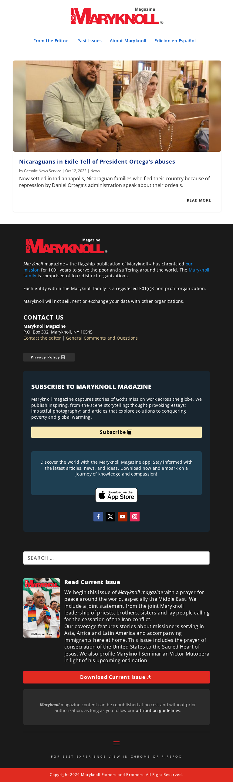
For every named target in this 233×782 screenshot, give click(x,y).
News (95, 170)
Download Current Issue (112, 677)
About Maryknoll (128, 40)
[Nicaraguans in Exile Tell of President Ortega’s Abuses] (117, 106)
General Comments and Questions (102, 338)
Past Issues (89, 40)
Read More (199, 200)
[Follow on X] (110, 516)
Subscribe (113, 432)
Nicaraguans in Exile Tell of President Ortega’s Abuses (97, 161)
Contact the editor (42, 338)
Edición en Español (175, 40)
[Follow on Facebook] (98, 516)
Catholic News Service (42, 170)
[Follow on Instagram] (135, 516)
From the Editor (50, 40)
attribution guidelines (158, 710)
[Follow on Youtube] (122, 516)
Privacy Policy (45, 357)
